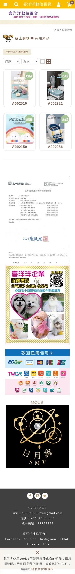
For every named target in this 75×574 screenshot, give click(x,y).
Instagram (48, 539)
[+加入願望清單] (29, 76)
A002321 (55, 88)
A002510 (19, 88)
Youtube (30, 539)
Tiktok (64, 539)
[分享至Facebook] (30, 496)
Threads (33, 544)
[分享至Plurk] (37, 496)
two (48, 61)
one (42, 61)
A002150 (19, 131)
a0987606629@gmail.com (42, 513)
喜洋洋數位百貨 (37, 14)
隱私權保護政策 (42, 569)
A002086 (55, 131)
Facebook (12, 539)
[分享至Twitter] (45, 496)
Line (46, 544)
